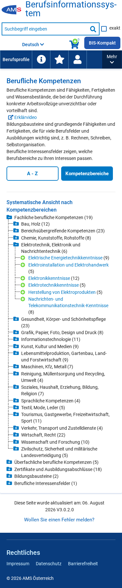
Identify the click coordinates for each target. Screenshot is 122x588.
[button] (112, 59)
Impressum (18, 563)
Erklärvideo (25, 117)
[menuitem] (16, 59)
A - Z (32, 173)
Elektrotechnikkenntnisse (53, 285)
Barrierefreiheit (83, 563)
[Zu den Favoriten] (59, 59)
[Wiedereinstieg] (77, 59)
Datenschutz (48, 563)
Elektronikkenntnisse (49, 278)
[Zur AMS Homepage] (13, 10)
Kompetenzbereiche (87, 173)
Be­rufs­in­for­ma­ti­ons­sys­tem (70, 9)
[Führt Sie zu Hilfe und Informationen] (41, 59)
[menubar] (51, 59)
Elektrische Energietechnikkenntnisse (65, 257)
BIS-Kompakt (102, 43)
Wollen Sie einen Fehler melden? (59, 520)
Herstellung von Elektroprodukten (62, 292)
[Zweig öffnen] (9, 217)
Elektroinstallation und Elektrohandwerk (68, 265)
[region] (61, 343)
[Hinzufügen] (23, 257)
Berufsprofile (16, 59)
